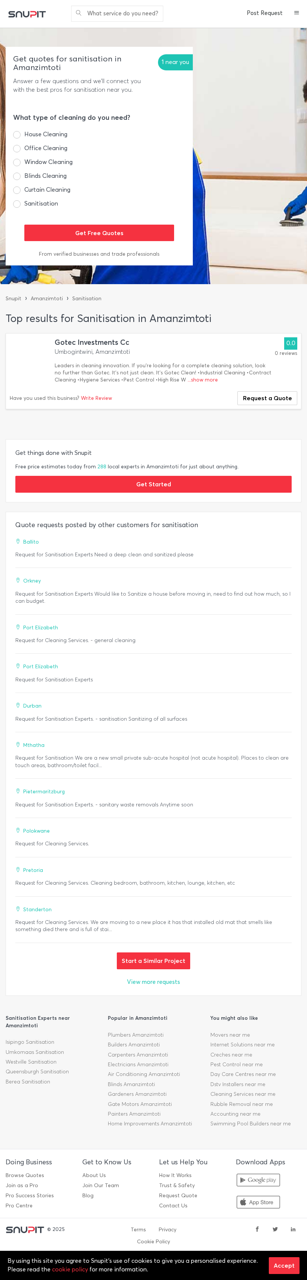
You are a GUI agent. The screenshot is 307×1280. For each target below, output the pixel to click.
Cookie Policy (153, 1241)
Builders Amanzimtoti (134, 1045)
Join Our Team (100, 1185)
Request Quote (178, 1195)
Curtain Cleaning (47, 189)
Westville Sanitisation (31, 1062)
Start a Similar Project (153, 960)
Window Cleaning (48, 161)
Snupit (13, 298)
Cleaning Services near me (243, 1094)
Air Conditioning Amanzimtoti (144, 1074)
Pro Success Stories (30, 1195)
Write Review (96, 398)
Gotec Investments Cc (92, 342)
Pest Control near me (236, 1064)
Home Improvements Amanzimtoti (150, 1124)
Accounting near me (235, 1114)
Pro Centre (19, 1206)
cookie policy (70, 1269)
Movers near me (230, 1035)
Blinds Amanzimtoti (131, 1084)
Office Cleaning (45, 148)
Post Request (265, 13)
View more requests (153, 981)
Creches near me (231, 1055)
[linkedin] (293, 1230)
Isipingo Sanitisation (30, 1042)
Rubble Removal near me (241, 1104)
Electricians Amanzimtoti (138, 1064)
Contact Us (173, 1206)
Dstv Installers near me (237, 1084)
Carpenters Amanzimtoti (138, 1055)
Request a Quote (267, 398)
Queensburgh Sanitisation (37, 1071)
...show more (203, 380)
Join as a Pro (22, 1185)
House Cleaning (45, 134)
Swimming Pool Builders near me (250, 1124)
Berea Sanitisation (28, 1082)
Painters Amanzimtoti (134, 1114)
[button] (296, 13)
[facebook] (257, 1230)
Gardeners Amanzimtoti (137, 1094)
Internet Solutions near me (242, 1045)
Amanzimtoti (47, 298)
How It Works (175, 1175)
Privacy (167, 1229)
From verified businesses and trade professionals (99, 254)
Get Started (153, 484)
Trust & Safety (177, 1185)
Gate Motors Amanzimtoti (140, 1104)
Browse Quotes (25, 1175)
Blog (88, 1195)
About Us (94, 1175)
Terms (138, 1229)
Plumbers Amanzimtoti (136, 1035)
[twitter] (275, 1230)
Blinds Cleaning (45, 175)
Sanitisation (41, 203)
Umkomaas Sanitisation (35, 1052)
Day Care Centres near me (243, 1074)
